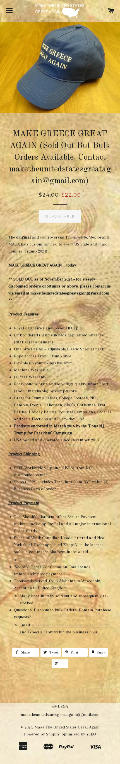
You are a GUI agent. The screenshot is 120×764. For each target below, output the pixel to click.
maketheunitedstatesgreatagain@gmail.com (71, 625)
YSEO (91, 734)
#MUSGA (60, 706)
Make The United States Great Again (67, 727)
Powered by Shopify (42, 734)
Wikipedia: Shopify (38, 559)
